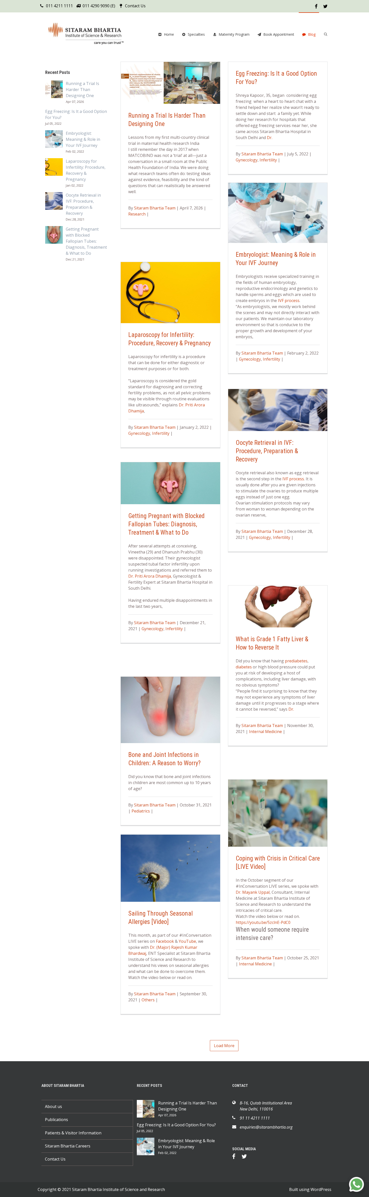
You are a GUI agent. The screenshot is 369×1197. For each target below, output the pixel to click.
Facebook (165, 941)
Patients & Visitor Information (73, 1133)
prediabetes (296, 661)
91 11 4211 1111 (255, 1118)
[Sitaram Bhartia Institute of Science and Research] (89, 34)
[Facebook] (236, 1157)
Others (148, 1000)
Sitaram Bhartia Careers (67, 1146)
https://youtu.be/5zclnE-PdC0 (263, 922)
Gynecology (247, 160)
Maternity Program (234, 34)
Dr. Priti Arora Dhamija (149, 576)
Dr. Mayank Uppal (253, 892)
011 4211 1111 (59, 6)
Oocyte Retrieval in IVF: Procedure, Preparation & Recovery (267, 451)
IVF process (288, 300)
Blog (312, 34)
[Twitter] (246, 1157)
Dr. (269, 137)
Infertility (268, 160)
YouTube (187, 941)
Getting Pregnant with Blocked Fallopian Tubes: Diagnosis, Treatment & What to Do (166, 524)
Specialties (196, 34)
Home (169, 34)
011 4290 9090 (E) (99, 6)
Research (137, 214)
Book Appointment (278, 34)
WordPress (321, 1189)
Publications (56, 1119)
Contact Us (135, 6)
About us (53, 1106)
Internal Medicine (265, 731)
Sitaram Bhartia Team (154, 208)
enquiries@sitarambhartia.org (266, 1127)
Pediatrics (141, 811)
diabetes (244, 667)
